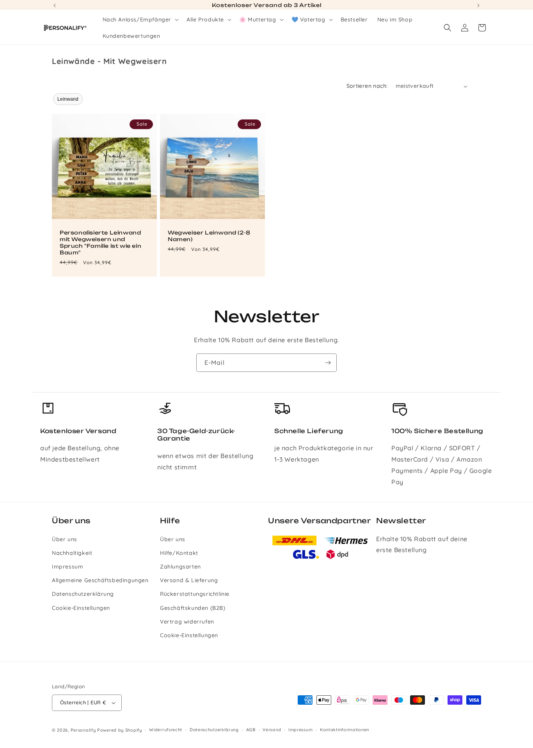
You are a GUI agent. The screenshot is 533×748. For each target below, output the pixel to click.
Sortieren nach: (367, 85)
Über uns (64, 538)
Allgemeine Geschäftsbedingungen (100, 580)
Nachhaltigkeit (72, 552)
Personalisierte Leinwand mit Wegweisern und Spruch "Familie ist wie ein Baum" (100, 242)
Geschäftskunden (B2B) (193, 607)
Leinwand (67, 99)
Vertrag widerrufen (187, 621)
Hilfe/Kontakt (179, 552)
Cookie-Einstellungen (81, 607)
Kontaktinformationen (344, 730)
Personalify (83, 730)
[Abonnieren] (327, 363)
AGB (251, 730)
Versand (272, 730)
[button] (140, 19)
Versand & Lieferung (189, 580)
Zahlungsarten (180, 566)
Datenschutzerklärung (83, 593)
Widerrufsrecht (165, 730)
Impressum (67, 566)
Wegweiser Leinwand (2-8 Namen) (209, 235)
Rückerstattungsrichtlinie (194, 593)
